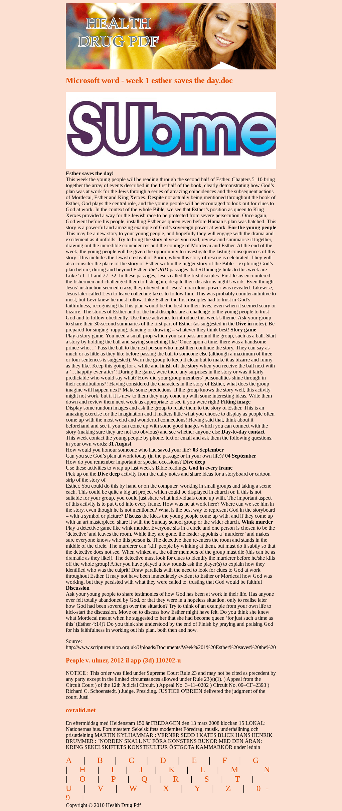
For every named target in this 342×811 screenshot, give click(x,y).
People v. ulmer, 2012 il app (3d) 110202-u (123, 660)
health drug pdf (156, 31)
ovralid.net (81, 710)
